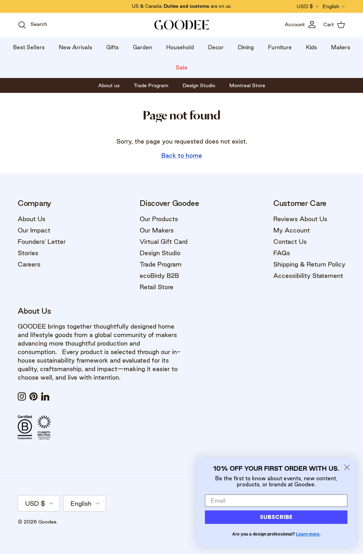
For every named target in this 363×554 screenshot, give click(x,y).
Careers (29, 264)
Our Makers (157, 230)
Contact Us (290, 241)
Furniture (280, 47)
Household (180, 47)
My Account (291, 230)
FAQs (281, 253)
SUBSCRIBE (276, 517)
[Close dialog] (347, 467)
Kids (311, 47)
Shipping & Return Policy (309, 264)
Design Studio (160, 253)
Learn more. (308, 534)
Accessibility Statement (308, 275)
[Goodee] (181, 25)
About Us (31, 219)
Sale (182, 68)
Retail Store (156, 287)
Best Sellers (29, 47)
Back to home (181, 155)
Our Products (159, 219)
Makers (340, 47)
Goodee (47, 522)
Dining (246, 47)
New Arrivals (75, 47)
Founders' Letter (42, 241)
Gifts (112, 47)
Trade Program (161, 264)
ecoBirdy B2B (159, 275)
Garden (142, 47)
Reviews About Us (300, 219)
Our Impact (34, 230)
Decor (216, 47)
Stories (28, 253)
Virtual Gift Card (164, 241)
